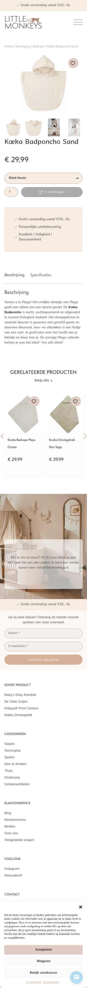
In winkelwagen (54, 192)
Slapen (9, 744)
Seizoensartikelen (17, 784)
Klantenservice (15, 820)
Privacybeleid (51, 982)
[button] (81, 907)
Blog (7, 813)
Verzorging (23, 46)
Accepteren (43, 949)
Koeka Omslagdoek (18, 715)
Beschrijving (14, 274)
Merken (9, 826)
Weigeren (43, 961)
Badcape (38, 46)
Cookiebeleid (33, 982)
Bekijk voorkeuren (43, 973)
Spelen (9, 757)
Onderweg (12, 777)
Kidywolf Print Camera (21, 708)
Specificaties (40, 274)
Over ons (11, 833)
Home (8, 46)
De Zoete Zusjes (15, 701)
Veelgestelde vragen (19, 840)
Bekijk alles (42, 380)
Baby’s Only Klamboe (20, 695)
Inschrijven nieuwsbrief (43, 659)
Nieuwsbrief (13, 875)
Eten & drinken (15, 764)
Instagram (11, 869)
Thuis (8, 771)
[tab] (14, 275)
